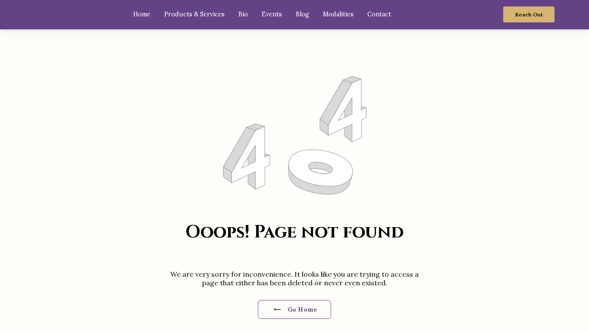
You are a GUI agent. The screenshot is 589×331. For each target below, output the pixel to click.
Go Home (302, 309)
